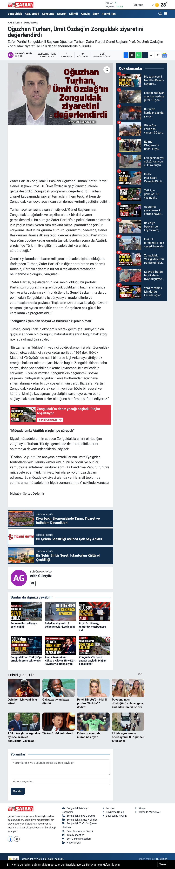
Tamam (162, 864)
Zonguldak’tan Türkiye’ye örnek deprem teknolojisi (26, 659)
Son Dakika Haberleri (79, 838)
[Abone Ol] (164, 55)
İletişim (110, 808)
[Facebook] (10, 839)
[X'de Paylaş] (132, 55)
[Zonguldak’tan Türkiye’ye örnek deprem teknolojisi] (26, 645)
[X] (17, 839)
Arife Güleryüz (41, 576)
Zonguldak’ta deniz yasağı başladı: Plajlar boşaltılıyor (92, 660)
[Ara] (160, 13)
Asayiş (85, 13)
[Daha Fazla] (145, 55)
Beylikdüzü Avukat (116, 815)
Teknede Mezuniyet (149, 812)
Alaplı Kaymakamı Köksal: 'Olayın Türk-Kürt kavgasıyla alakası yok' (60, 660)
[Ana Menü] (165, 13)
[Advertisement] (72, 151)
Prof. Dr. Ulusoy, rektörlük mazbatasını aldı (92, 627)
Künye (142, 808)
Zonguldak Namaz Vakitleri (82, 819)
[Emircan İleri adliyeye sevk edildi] (26, 611)
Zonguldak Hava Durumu (81, 815)
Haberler (14, 22)
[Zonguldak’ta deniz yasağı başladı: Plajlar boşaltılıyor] (94, 645)
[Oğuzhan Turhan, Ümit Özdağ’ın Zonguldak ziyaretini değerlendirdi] (60, 94)
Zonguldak (15, 13)
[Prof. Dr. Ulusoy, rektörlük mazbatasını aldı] (94, 611)
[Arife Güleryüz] (19, 578)
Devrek (61, 13)
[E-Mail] (33, 583)
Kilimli (73, 13)
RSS (15, 858)
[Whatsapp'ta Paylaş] (139, 55)
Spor (96, 13)
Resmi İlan (109, 13)
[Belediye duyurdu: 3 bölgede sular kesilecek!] (60, 611)
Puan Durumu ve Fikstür (80, 831)
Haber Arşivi (74, 842)
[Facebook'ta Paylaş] (126, 55)
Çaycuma (48, 13)
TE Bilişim (161, 858)
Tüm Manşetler (75, 834)
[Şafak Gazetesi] (20, 4)
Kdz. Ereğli (32, 13)
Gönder (18, 791)
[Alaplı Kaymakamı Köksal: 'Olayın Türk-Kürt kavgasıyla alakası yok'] (60, 645)
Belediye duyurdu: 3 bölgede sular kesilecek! (60, 625)
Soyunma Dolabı (115, 812)
